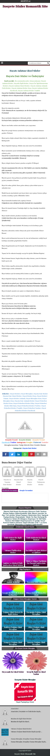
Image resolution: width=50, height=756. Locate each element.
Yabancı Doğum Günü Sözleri (21, 729)
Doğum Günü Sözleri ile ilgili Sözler (13, 613)
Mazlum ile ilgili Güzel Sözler (21, 719)
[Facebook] (5, 454)
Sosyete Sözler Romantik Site (25, 6)
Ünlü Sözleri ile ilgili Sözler (13, 538)
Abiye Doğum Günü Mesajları (36, 628)
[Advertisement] (25, 35)
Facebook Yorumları (9, 490)
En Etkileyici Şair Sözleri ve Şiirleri (36, 551)
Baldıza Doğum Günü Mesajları (13, 628)
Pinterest (37, 442)
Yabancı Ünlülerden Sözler (13, 551)
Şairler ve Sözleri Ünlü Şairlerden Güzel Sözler (13, 564)
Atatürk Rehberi (13, 582)
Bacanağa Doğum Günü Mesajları (36, 613)
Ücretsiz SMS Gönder (36, 582)
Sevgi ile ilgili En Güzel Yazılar (36, 673)
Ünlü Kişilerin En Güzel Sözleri (36, 538)
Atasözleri (14, 708)
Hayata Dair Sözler (29, 448)
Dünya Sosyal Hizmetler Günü (36, 594)
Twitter (13, 442)
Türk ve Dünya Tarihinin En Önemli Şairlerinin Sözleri (36, 563)
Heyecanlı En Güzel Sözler (13, 672)
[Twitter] (12, 454)
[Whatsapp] (25, 454)
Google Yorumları (26, 490)
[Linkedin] (18, 454)
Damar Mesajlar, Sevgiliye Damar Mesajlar (26, 739)
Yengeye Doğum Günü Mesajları (13, 643)
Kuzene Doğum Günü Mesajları (36, 643)
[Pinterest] (31, 454)
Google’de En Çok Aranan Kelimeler (13, 594)
